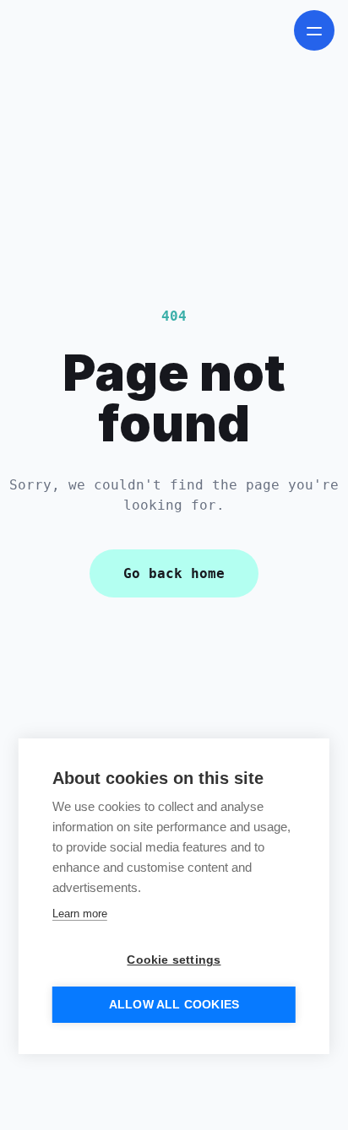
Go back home (174, 573)
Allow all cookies (174, 1004)
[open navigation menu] (314, 30)
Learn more (79, 913)
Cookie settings (173, 960)
